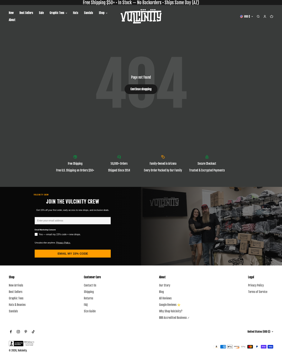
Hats (75, 13)
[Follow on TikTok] (33, 332)
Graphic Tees (57, 13)
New (11, 13)
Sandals (88, 13)
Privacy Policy (256, 285)
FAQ (86, 305)
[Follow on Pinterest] (26, 332)
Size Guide (90, 311)
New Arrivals (16, 285)
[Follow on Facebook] (11, 332)
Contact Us (90, 285)
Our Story (164, 285)
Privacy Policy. (63, 242)
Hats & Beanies (17, 305)
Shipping (89, 292)
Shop (101, 13)
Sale (41, 13)
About (12, 20)
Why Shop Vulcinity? (170, 311)
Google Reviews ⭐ (170, 305)
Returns (88, 298)
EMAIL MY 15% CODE (73, 253)
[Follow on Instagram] (18, 332)
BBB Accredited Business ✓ (174, 318)
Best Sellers (26, 13)
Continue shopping (141, 89)
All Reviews (165, 298)
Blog (161, 292)
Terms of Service (257, 292)
